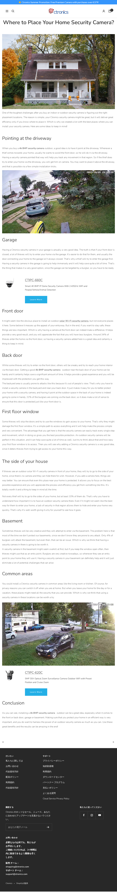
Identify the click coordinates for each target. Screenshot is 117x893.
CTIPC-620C (34, 672)
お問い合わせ (12, 766)
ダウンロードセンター (53, 777)
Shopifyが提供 (22, 883)
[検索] (13, 11)
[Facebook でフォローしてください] (84, 815)
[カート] (109, 11)
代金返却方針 (12, 771)
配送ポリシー (12, 777)
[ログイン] (103, 11)
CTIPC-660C (34, 280)
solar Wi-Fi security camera (73, 321)
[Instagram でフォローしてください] (92, 815)
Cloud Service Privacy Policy (56, 798)
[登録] (48, 827)
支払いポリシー (50, 787)
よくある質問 (49, 793)
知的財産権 (48, 766)
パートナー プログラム (54, 782)
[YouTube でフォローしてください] (99, 815)
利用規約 (10, 782)
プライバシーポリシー (53, 760)
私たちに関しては (14, 760)
